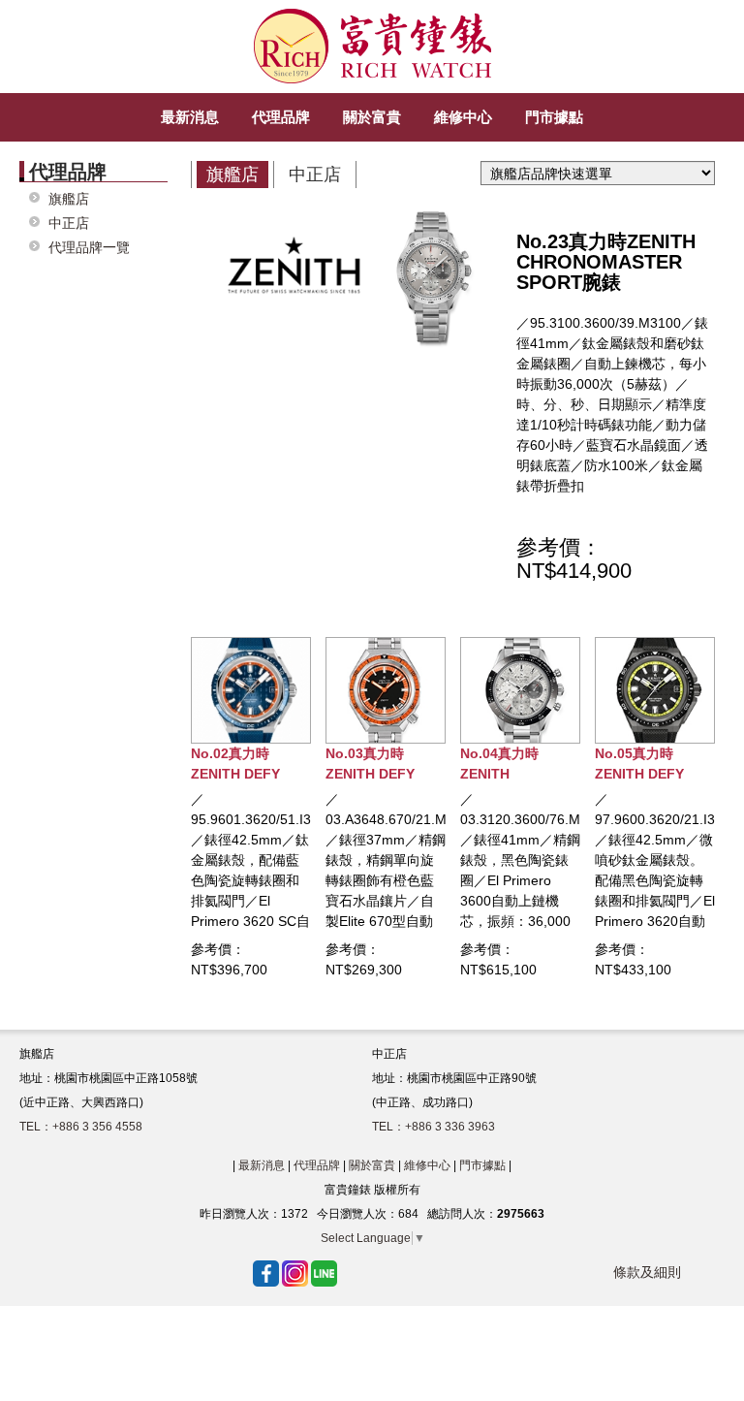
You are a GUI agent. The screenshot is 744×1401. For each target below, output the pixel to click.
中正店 (68, 223)
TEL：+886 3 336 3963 (433, 1126)
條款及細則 (647, 1272)
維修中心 (427, 1165)
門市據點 (482, 1165)
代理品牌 (317, 1165)
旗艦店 (68, 199)
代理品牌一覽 (89, 247)
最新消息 (261, 1165)
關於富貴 (372, 1165)
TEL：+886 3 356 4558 (80, 1126)
